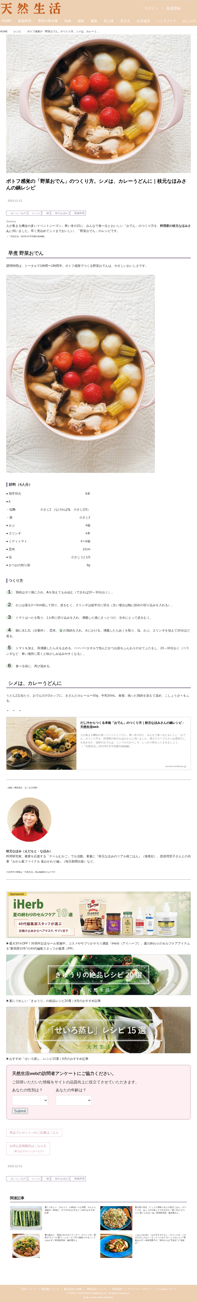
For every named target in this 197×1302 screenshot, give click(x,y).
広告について (28, 1289)
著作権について (50, 1289)
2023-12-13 (15, 200)
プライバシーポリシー (140, 1289)
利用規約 (117, 1289)
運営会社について (97, 1289)
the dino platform (103, 1297)
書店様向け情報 (73, 1289)
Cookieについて (167, 1289)
